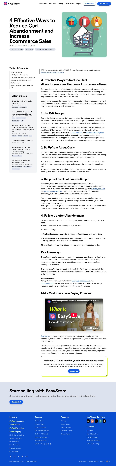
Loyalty (15, 432)
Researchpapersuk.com (53, 191)
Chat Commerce (15, 448)
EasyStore (45, 336)
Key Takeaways (15, 83)
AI (13, 118)
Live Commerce (14, 445)
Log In (78, 4)
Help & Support (66, 427)
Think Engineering (93, 444)
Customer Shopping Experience (45, 49)
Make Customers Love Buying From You (22, 86)
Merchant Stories (66, 431)
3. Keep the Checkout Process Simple (23, 77)
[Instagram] (14, 456)
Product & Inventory (42, 431)
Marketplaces (14, 441)
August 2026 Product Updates (22, 140)
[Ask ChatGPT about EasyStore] (88, 421)
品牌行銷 (14, 135)
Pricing (60, 4)
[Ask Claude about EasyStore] (92, 421)
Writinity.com (77, 132)
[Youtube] (26, 456)
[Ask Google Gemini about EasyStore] (96, 421)
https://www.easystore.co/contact (52, 72)
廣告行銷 (26, 135)
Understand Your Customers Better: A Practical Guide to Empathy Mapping (21, 149)
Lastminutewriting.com (95, 132)
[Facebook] (10, 456)
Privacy (102, 461)
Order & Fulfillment (41, 434)
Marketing (16, 428)
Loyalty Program (27, 166)
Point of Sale (39, 424)
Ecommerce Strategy (17, 49)
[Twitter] (22, 456)
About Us (90, 431)
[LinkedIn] (18, 456)
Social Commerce (15, 438)
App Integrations (40, 440)
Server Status (65, 434)
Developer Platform (93, 440)
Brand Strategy (23, 107)
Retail (14, 424)
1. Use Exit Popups (16, 72)
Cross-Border (14, 451)
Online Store (29, 49)
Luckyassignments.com (81, 281)
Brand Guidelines (92, 434)
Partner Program (92, 437)
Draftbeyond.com (98, 189)
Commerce (16, 421)
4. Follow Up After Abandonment (21, 80)
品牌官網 (20, 135)
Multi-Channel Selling (16, 435)
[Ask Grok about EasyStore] (104, 421)
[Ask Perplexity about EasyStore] (100, 421)
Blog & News (65, 424)
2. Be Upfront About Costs (19, 75)
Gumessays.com (47, 283)
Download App (40, 444)
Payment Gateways (41, 437)
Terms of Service (93, 461)
